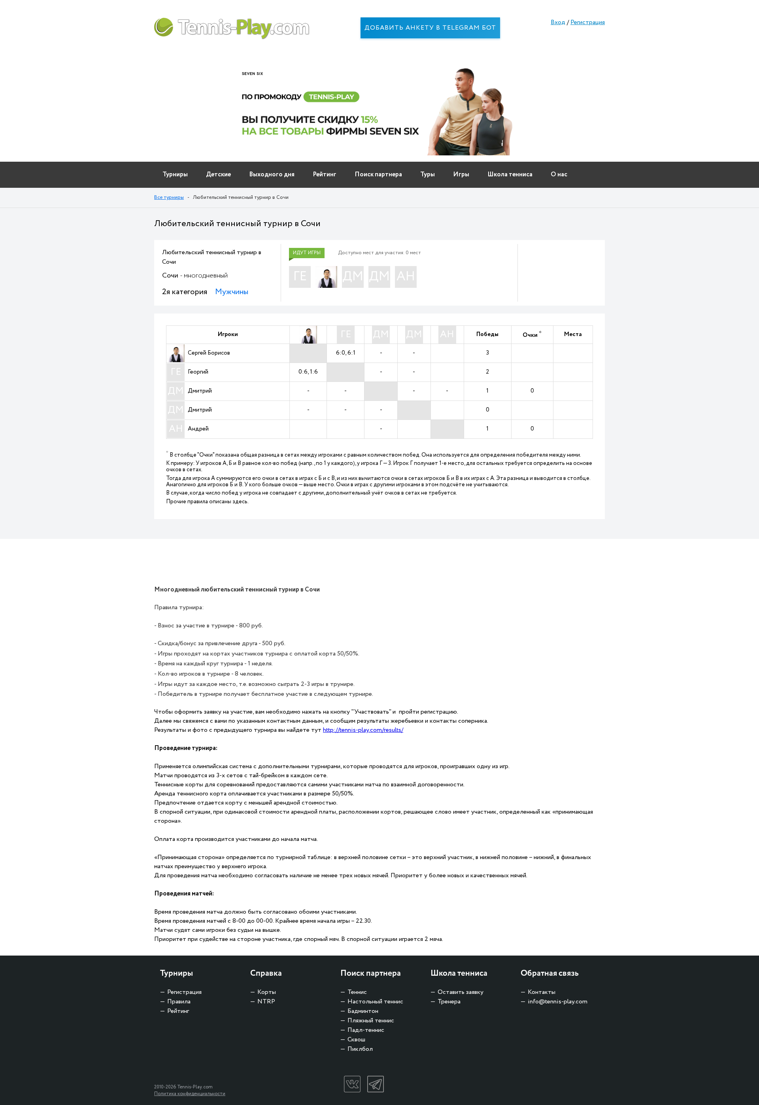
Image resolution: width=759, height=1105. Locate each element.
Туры (427, 174)
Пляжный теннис (370, 1020)
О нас (559, 174)
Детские (218, 174)
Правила (179, 1001)
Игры (461, 174)
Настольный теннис (375, 1001)
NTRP (266, 1001)
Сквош (356, 1039)
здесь (239, 502)
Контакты (541, 992)
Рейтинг (324, 174)
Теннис (357, 992)
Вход (558, 22)
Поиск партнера (378, 174)
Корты (266, 992)
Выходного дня (272, 174)
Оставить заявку (460, 992)
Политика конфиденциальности (189, 1093)
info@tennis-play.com (557, 1001)
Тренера (449, 1001)
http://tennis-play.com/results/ (363, 730)
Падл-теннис (365, 1030)
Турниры (175, 174)
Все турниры (169, 197)
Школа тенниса (509, 174)
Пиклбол (360, 1049)
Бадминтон (362, 1011)
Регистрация (587, 22)
